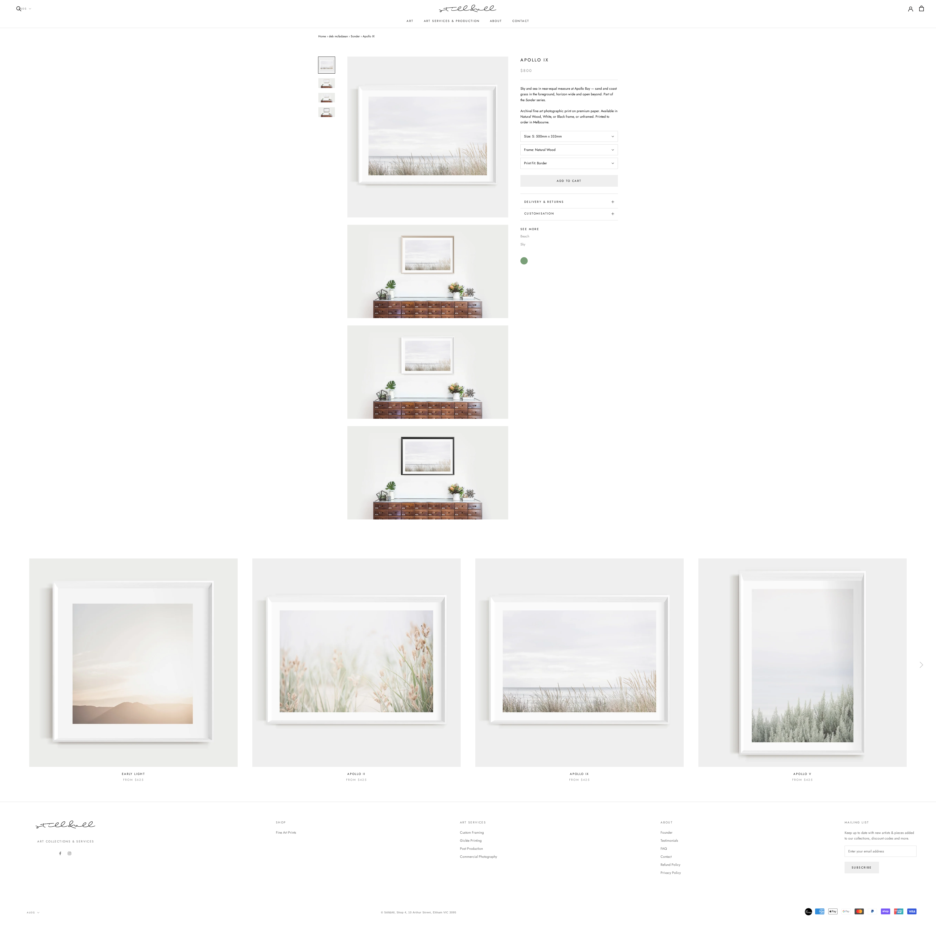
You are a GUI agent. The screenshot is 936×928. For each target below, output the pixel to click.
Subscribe (862, 867)
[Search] (18, 8)
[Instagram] (69, 853)
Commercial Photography (478, 856)
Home (322, 36)
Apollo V (802, 774)
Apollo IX (579, 774)
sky (522, 244)
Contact (520, 21)
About (496, 21)
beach (524, 236)
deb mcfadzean (338, 36)
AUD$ (23, 8)
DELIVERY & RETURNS (544, 202)
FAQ (664, 848)
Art (410, 21)
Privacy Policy (671, 872)
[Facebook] (60, 853)
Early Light (133, 774)
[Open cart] (921, 8)
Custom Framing (472, 832)
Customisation (539, 213)
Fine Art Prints (286, 832)
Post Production (471, 848)
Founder (667, 832)
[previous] (15, 664)
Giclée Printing (471, 840)
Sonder (355, 36)
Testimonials (669, 840)
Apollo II (356, 774)
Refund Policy (670, 864)
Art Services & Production (452, 21)
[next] (920, 664)
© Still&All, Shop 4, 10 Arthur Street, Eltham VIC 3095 (418, 912)
